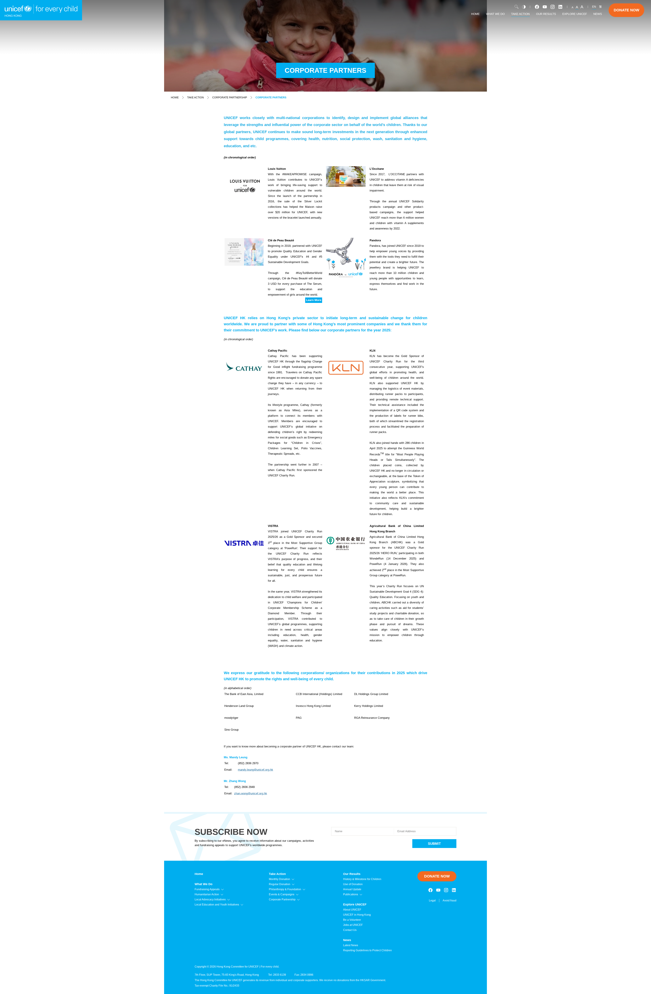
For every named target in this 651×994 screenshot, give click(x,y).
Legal (432, 900)
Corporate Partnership (229, 97)
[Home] (41, 10)
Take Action (195, 97)
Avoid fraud (449, 900)
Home (175, 97)
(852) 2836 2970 (248, 763)
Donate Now (626, 10)
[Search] (517, 6)
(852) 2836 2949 (244, 787)
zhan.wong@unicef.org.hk (250, 793)
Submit (434, 843)
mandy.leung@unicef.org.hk (255, 769)
